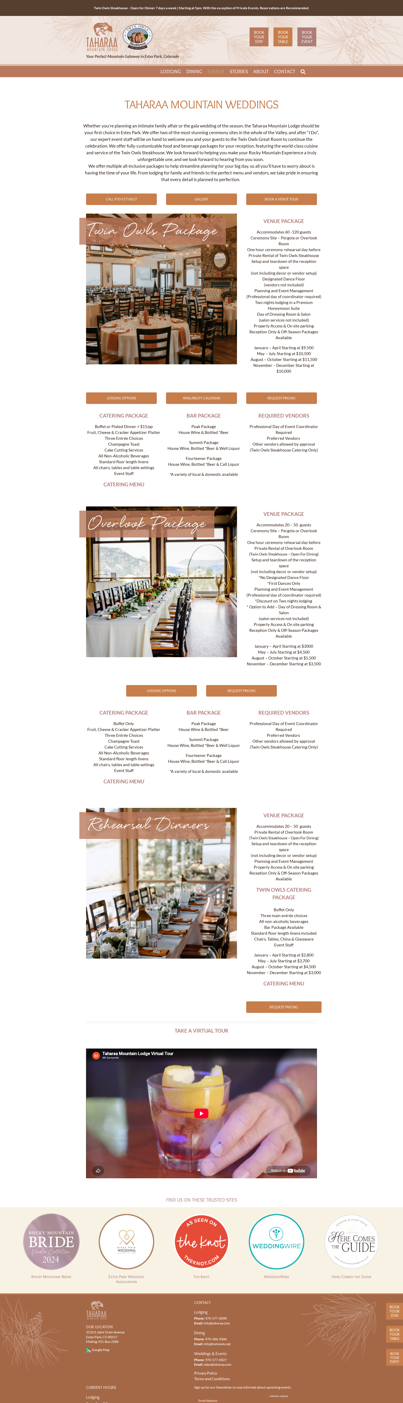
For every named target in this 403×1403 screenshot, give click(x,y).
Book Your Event (307, 37)
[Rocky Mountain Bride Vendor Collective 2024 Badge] (51, 1215)
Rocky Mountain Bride (51, 1276)
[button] (303, 71)
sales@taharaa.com (217, 1364)
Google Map (101, 1350)
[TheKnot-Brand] (201, 1215)
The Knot (201, 1276)
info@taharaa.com (217, 1323)
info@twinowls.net (217, 1344)
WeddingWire (276, 1276)
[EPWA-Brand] (126, 1215)
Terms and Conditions (212, 1378)
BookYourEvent (394, 1357)
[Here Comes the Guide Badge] (351, 1215)
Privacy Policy (205, 1373)
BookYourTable (395, 1334)
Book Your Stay (259, 37)
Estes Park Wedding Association (126, 1279)
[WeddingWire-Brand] (276, 1215)
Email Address (209, 1401)
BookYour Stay (395, 1311)
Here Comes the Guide (352, 1276)
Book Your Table (283, 37)
